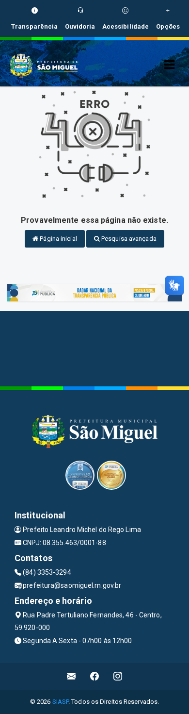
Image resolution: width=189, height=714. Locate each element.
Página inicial (57, 238)
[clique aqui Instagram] (118, 676)
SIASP (60, 701)
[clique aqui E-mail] (71, 676)
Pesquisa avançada (128, 238)
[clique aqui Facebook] (94, 676)
